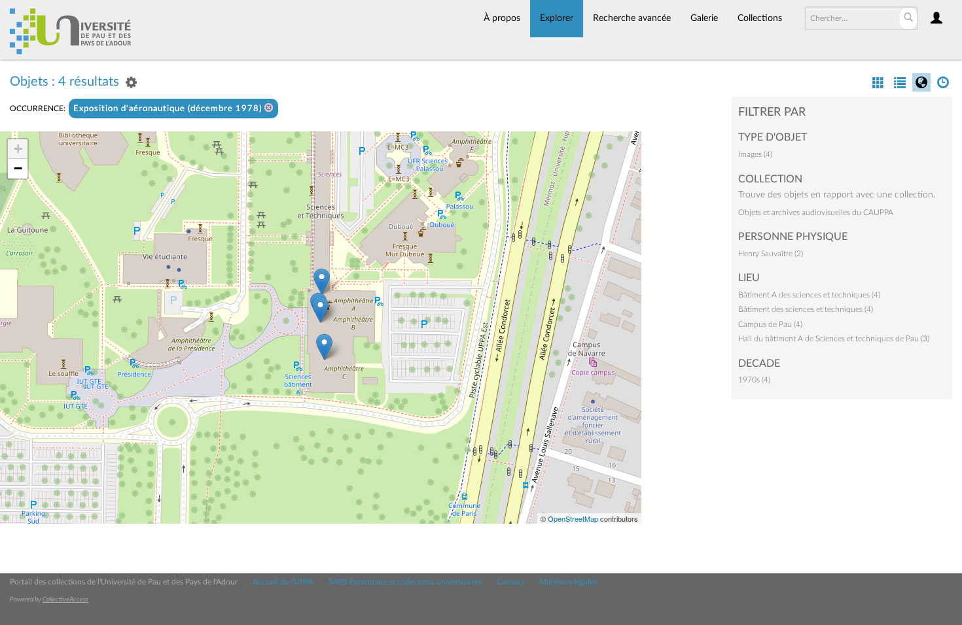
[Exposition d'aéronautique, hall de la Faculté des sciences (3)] (321, 281)
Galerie (704, 18)
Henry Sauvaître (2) (770, 254)
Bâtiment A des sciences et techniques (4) (809, 295)
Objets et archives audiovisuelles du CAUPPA (815, 212)
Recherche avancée (632, 18)
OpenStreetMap (573, 518)
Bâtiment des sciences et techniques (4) (805, 309)
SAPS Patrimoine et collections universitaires (405, 582)
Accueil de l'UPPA (283, 582)
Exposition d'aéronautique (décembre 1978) (168, 109)
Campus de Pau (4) (770, 324)
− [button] (18, 168)
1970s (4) (754, 380)
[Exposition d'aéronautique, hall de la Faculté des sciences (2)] (320, 309)
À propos (502, 18)
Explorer (556, 18)
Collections (760, 18)
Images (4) (755, 154)
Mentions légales (568, 582)
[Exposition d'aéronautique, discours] (324, 346)
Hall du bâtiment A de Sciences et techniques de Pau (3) (833, 339)
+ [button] (18, 149)
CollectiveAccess (65, 599)
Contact (510, 582)
